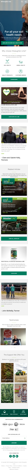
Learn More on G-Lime (14, 116)
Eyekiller (16, 469)
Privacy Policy (10, 450)
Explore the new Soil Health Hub (12, 42)
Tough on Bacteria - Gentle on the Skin (12, 230)
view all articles (14, 238)
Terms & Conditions (17, 465)
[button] (11, 347)
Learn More (14, 79)
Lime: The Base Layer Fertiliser (10, 211)
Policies (3, 465)
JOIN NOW (14, 442)
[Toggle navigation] (26, 1)
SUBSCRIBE (24, 438)
